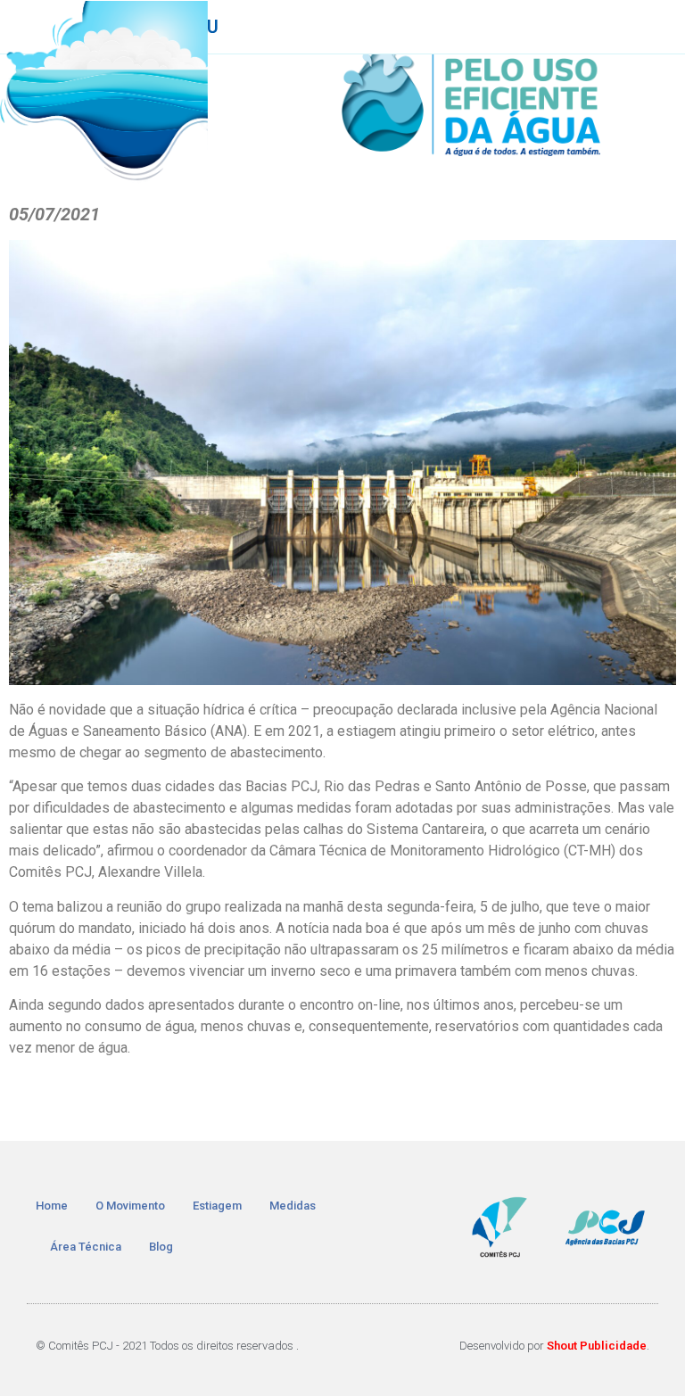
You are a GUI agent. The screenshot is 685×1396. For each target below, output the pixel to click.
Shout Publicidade (597, 1345)
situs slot (158, 1099)
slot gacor (43, 1099)
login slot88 (442, 1099)
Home (52, 1205)
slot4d (102, 1099)
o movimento (130, 1205)
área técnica (85, 1246)
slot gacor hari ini (251, 1099)
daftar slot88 (528, 1099)
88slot (333, 1099)
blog (161, 1246)
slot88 (379, 1099)
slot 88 (598, 1099)
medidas (292, 1205)
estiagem (217, 1205)
